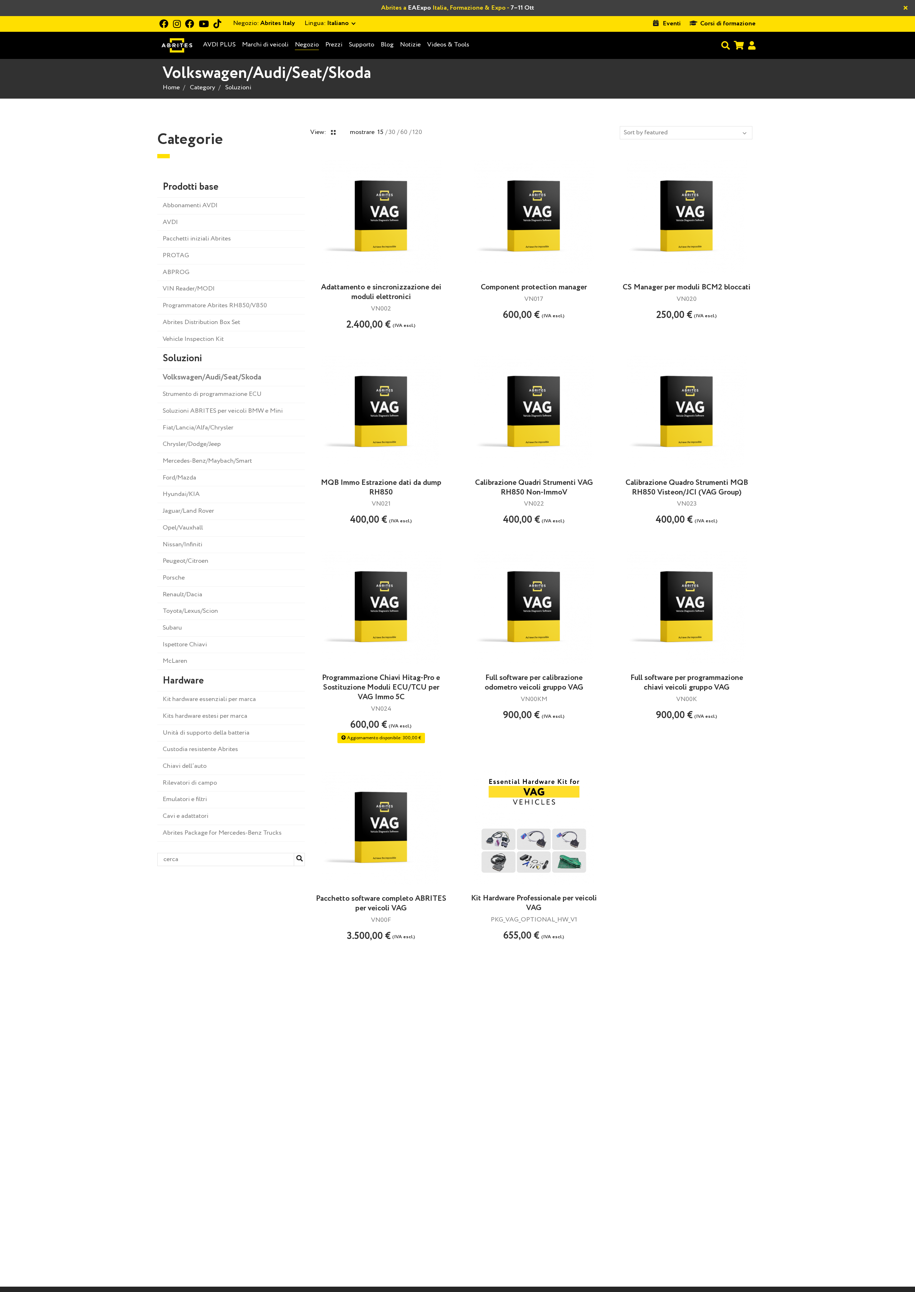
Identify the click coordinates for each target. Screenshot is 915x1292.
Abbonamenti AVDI (190, 205)
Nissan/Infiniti (182, 544)
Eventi (672, 23)
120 (417, 132)
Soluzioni (238, 87)
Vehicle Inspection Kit (193, 339)
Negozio (307, 44)
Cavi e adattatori (185, 816)
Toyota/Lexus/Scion (190, 611)
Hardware (183, 681)
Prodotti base (190, 187)
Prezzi (333, 44)
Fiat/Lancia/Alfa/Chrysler (198, 427)
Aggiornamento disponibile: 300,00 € (383, 738)
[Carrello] (739, 45)
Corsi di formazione (728, 23)
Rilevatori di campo (190, 782)
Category (202, 87)
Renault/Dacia (182, 594)
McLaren (175, 661)
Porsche (174, 577)
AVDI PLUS (219, 44)
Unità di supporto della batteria (206, 732)
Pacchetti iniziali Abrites (197, 238)
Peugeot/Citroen (185, 561)
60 (403, 132)
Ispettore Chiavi (185, 644)
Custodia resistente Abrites (200, 749)
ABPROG (176, 272)
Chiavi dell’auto (185, 766)
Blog (387, 44)
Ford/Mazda (179, 477)
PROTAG (176, 255)
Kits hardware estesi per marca (205, 716)
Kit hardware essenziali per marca (209, 699)
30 (392, 132)
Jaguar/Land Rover (188, 511)
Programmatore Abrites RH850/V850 (215, 305)
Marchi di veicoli (265, 44)
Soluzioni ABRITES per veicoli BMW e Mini (223, 411)
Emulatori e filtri (185, 799)
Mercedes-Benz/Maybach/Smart (207, 461)
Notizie (410, 44)
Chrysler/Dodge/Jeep (192, 444)
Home (171, 87)
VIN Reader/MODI (189, 288)
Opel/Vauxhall (183, 527)
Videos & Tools (448, 44)
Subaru (172, 627)
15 (380, 132)
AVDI (170, 222)
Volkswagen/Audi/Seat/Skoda (212, 377)
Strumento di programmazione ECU (212, 394)
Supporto (361, 44)
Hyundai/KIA (181, 494)
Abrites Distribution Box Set (201, 322)
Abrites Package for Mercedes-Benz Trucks (222, 833)
